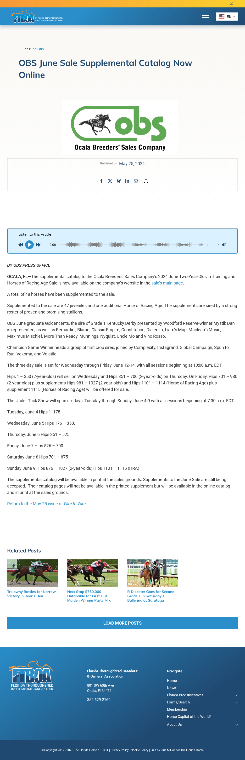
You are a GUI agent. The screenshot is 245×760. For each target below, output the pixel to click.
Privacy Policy (120, 750)
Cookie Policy (139, 750)
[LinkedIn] (127, 181)
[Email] (136, 181)
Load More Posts (122, 623)
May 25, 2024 (132, 163)
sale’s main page (167, 282)
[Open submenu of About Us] (236, 725)
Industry (38, 49)
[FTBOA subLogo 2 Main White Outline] (37, 10)
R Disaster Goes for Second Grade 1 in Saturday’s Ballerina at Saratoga (150, 596)
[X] (110, 181)
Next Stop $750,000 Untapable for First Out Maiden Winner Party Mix (89, 596)
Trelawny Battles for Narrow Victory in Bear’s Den (31, 593)
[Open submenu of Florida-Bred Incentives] (236, 695)
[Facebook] (101, 181)
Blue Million (168, 750)
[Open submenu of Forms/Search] (236, 703)
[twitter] (231, 4)
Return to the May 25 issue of (46, 503)
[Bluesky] (118, 181)
